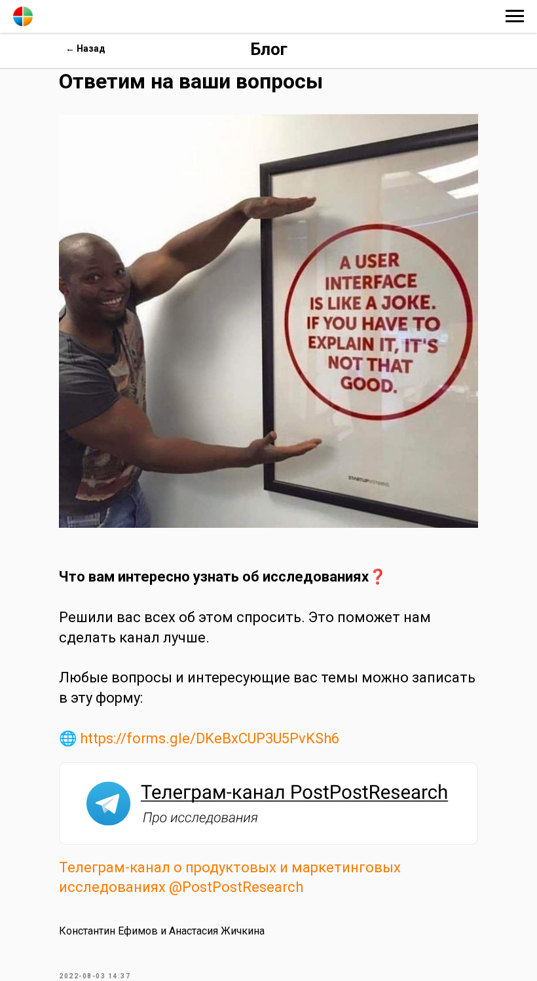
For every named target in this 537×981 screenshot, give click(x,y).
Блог (268, 49)
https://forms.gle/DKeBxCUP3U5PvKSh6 (209, 738)
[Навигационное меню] (515, 16)
